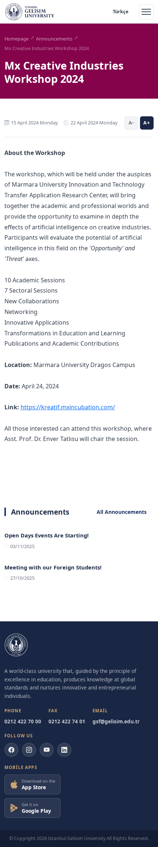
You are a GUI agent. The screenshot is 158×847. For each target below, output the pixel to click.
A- (131, 123)
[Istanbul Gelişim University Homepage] (16, 645)
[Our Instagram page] (29, 750)
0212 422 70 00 (22, 721)
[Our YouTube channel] (47, 750)
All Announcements (122, 511)
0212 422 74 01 (67, 721)
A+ (146, 123)
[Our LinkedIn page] (64, 750)
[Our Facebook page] (11, 750)
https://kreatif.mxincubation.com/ (68, 407)
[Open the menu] (146, 11)
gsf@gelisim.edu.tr (116, 721)
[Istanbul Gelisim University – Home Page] (29, 12)
